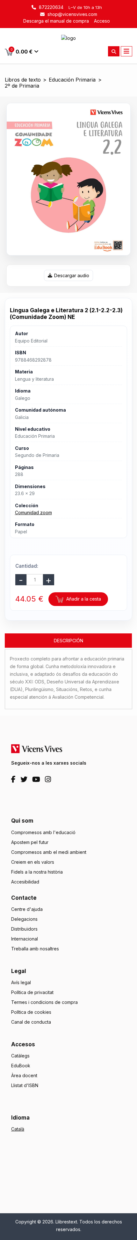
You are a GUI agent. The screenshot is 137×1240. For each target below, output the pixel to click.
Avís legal (21, 982)
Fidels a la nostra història (37, 872)
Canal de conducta (31, 1022)
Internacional (24, 938)
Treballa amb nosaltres (35, 948)
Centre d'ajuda (27, 909)
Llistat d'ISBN (24, 1085)
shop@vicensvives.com (71, 14)
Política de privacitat (32, 992)
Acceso (102, 21)
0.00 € (22, 51)
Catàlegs (20, 1055)
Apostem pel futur (29, 842)
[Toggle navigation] (126, 51)
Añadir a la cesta (83, 599)
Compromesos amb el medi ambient (48, 852)
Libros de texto (23, 80)
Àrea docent (24, 1075)
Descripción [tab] (68, 640)
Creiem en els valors (32, 862)
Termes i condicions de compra (44, 1002)
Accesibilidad (25, 881)
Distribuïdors (24, 929)
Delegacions (24, 919)
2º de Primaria (22, 86)
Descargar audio (71, 275)
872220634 (50, 7)
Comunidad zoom (33, 512)
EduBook (20, 1065)
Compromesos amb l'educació (43, 832)
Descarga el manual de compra (56, 21)
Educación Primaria (72, 80)
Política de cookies (31, 1012)
